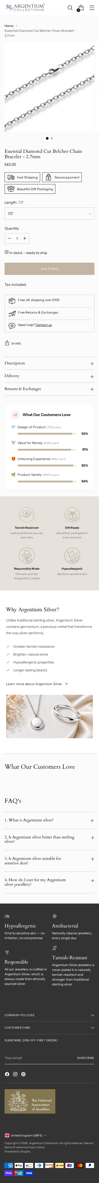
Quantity (12, 228)
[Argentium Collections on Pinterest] (24, 1075)
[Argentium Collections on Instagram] (16, 1075)
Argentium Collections (43, 1143)
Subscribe (85, 1058)
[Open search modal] (70, 8)
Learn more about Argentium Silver (34, 684)
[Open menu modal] (92, 8)
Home (9, 26)
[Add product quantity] (24, 238)
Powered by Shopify (17, 1151)
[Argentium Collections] (25, 7)
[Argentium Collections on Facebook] (8, 1075)
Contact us (44, 325)
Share (16, 343)
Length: (14, 202)
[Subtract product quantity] (9, 238)
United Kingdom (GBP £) (27, 1135)
